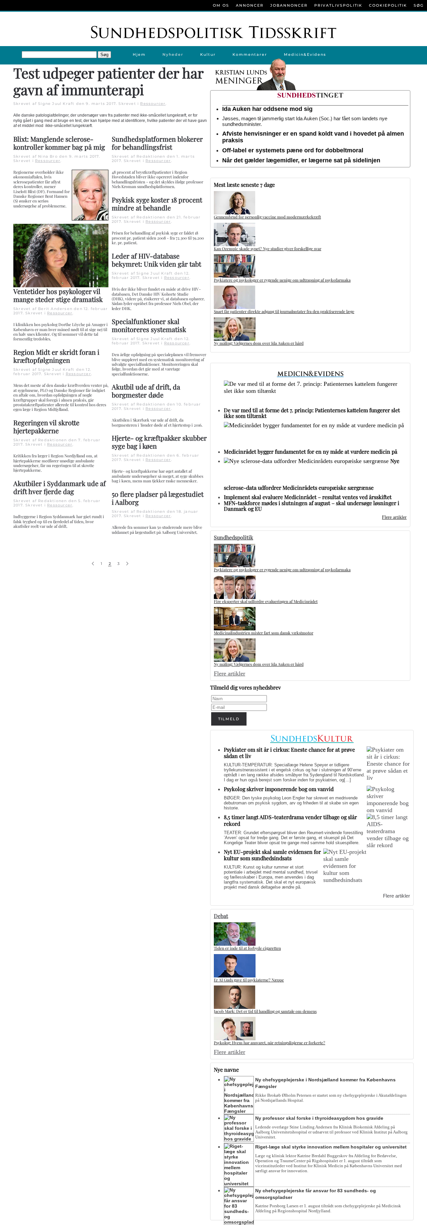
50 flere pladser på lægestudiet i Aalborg (157, 497)
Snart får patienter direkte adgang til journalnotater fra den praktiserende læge (284, 311)
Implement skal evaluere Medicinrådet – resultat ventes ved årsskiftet (308, 496)
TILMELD (229, 719)
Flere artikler (394, 517)
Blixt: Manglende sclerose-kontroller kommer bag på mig (59, 142)
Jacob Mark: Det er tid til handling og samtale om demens (265, 1011)
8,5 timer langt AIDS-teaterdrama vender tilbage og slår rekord (290, 820)
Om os (221, 5)
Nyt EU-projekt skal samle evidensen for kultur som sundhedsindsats (272, 855)
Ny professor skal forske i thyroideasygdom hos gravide (319, 1118)
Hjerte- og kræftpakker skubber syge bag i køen (159, 441)
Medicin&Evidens (305, 54)
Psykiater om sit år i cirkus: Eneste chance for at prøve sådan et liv (289, 752)
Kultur (208, 54)
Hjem (139, 54)
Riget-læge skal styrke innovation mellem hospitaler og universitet (331, 1147)
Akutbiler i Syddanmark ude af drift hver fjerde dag (59, 487)
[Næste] (127, 564)
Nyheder (172, 54)
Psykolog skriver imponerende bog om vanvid (279, 788)
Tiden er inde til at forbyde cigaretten (247, 948)
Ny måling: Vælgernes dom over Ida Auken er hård (259, 343)
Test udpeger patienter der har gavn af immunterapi (108, 81)
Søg (419, 5)
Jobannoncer (289, 5)
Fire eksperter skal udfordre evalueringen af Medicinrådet (266, 601)
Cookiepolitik (388, 5)
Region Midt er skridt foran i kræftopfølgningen (56, 355)
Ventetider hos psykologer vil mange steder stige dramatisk (58, 295)
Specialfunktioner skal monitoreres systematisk (149, 325)
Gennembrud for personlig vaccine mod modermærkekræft (267, 216)
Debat (221, 915)
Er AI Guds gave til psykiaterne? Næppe (249, 979)
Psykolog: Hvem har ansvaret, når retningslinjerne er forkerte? (269, 1042)
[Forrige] (93, 564)
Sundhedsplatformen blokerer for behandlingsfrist (157, 142)
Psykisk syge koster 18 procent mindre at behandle (157, 203)
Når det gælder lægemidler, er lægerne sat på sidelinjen (301, 160)
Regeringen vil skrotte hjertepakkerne (46, 426)
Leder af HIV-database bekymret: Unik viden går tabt (156, 259)
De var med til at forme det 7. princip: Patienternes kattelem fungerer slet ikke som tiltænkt (312, 413)
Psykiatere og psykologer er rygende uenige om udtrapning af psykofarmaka (282, 280)
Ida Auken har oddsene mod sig (267, 109)
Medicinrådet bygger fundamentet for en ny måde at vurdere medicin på (310, 451)
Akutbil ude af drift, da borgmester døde (146, 390)
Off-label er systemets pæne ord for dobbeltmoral (292, 150)
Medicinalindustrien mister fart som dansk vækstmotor (263, 632)
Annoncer (250, 5)
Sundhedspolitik (233, 537)
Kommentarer (250, 54)
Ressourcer (152, 103)
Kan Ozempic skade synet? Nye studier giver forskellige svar (267, 248)
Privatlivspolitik (338, 5)
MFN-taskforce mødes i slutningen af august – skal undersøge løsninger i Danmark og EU (311, 505)
